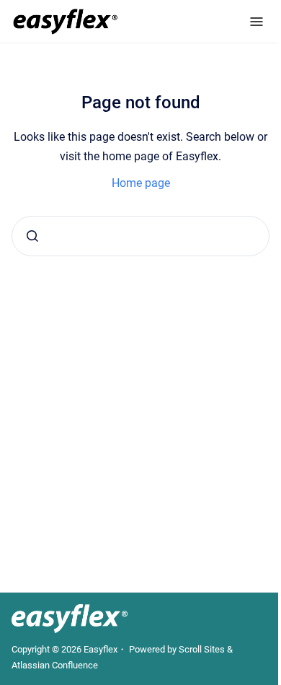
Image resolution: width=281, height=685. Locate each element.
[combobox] (140, 236)
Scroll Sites (202, 649)
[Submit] (32, 236)
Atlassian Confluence (55, 665)
